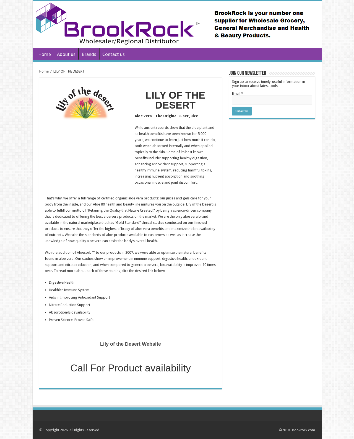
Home (44, 54)
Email (237, 93)
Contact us (113, 54)
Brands (89, 54)
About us (66, 54)
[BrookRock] (177, 24)
